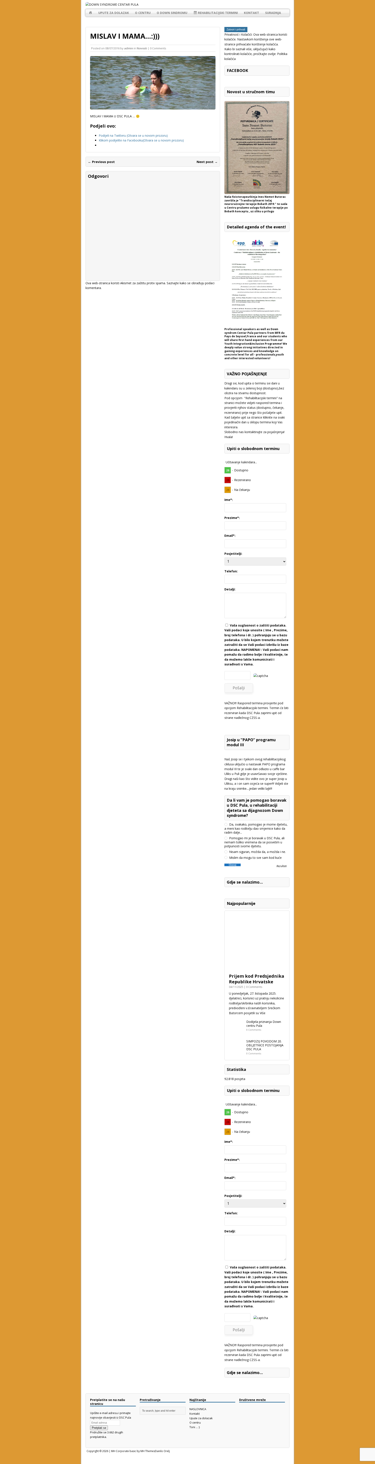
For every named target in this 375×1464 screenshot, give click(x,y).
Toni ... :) (194, 1427)
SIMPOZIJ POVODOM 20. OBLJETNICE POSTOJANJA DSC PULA (264, 1045)
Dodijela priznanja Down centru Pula (263, 1024)
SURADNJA (273, 13)
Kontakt (251, 13)
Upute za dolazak (113, 13)
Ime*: (228, 500)
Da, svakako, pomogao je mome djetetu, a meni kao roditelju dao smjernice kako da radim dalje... (256, 828)
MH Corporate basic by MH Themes (133, 1451)
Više (262, 1013)
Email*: (229, 535)
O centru (143, 13)
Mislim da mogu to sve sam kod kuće (255, 858)
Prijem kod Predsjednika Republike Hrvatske (256, 979)
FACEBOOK (237, 70)
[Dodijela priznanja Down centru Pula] (236, 1032)
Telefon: (231, 571)
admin (128, 48)
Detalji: (229, 589)
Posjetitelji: (233, 554)
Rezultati (281, 866)
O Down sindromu (172, 13)
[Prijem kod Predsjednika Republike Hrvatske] (257, 969)
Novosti (142, 48)
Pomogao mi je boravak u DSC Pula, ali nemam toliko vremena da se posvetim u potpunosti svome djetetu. (254, 842)
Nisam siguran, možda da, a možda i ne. (257, 852)
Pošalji (239, 687)
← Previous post (101, 162)
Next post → (207, 162)
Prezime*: (232, 518)
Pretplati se (99, 1427)
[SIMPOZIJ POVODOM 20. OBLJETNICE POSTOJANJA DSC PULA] (236, 1052)
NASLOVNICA (197, 1409)
